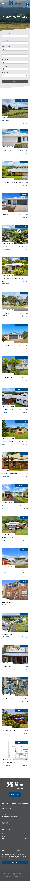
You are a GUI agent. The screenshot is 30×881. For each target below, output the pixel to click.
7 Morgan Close (7, 150)
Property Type (6, 46)
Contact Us (15, 794)
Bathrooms (5, 59)
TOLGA (4, 348)
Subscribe (14, 862)
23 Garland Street (8, 698)
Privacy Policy (7, 876)
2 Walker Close (7, 634)
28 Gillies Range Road (9, 473)
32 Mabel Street (7, 570)
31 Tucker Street (7, 214)
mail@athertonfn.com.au (11, 816)
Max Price (5, 72)
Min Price (5, 66)
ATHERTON (5, 185)
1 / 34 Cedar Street (8, 666)
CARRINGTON (5, 283)
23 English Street (7, 602)
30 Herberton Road (8, 377)
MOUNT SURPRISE (6, 701)
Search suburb (6, 33)
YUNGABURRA (6, 120)
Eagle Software (22, 876)
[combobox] (15, 36)
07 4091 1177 (7, 814)
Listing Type (5, 40)
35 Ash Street (6, 246)
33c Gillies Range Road (10, 730)
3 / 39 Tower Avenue (9, 506)
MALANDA (5, 604)
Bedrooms (5, 53)
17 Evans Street (7, 313)
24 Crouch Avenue (8, 409)
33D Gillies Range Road (10, 762)
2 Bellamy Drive (7, 345)
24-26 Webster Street (9, 538)
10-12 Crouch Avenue (9, 182)
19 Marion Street (7, 441)
